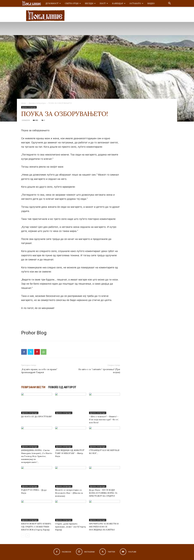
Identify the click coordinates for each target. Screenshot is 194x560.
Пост (103, 3)
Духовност (52, 3)
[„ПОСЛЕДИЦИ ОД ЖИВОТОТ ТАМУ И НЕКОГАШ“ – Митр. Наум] (70, 437)
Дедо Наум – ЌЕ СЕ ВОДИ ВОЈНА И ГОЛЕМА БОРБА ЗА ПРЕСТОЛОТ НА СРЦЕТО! (103, 493)
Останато (135, 3)
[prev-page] (23, 535)
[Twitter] (30, 352)
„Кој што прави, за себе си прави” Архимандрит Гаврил (39, 371)
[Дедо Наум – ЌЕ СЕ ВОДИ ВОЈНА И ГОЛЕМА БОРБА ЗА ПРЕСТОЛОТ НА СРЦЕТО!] (104, 477)
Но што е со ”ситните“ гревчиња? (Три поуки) (99, 371)
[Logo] (31, 3)
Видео (151, 3)
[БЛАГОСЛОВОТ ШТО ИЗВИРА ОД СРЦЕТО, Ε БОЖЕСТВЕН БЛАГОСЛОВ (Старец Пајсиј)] (36, 510)
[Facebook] (24, 352)
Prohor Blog (33, 333)
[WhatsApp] (43, 352)
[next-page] (27, 535)
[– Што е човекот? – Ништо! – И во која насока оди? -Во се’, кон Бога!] (104, 403)
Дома (23, 103)
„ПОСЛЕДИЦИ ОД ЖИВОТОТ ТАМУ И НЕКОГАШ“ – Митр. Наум (69, 453)
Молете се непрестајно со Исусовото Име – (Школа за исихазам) (69, 493)
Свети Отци (72, 3)
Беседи (89, 3)
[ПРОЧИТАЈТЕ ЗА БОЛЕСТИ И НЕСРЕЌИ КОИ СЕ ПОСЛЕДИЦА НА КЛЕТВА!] (104, 510)
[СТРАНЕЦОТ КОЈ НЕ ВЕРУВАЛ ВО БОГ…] (104, 437)
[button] (169, 3)
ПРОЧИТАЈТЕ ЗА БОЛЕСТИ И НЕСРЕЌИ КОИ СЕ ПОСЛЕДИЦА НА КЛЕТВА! (104, 526)
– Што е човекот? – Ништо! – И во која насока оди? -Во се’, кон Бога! (104, 419)
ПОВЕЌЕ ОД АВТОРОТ (62, 387)
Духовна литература (37, 103)
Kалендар (117, 3)
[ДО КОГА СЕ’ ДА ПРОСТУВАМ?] (36, 403)
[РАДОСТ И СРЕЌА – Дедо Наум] (36, 477)
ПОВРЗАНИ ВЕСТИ (33, 387)
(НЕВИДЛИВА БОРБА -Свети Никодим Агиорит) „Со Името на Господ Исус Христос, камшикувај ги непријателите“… (36, 456)
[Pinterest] (37, 352)
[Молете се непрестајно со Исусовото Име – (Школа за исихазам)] (70, 477)
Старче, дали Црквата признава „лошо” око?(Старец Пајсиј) (70, 526)
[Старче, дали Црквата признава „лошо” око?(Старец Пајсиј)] (70, 510)
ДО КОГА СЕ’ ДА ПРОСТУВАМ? (36, 416)
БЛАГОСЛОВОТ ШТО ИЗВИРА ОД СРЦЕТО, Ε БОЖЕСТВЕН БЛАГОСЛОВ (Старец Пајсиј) (36, 526)
